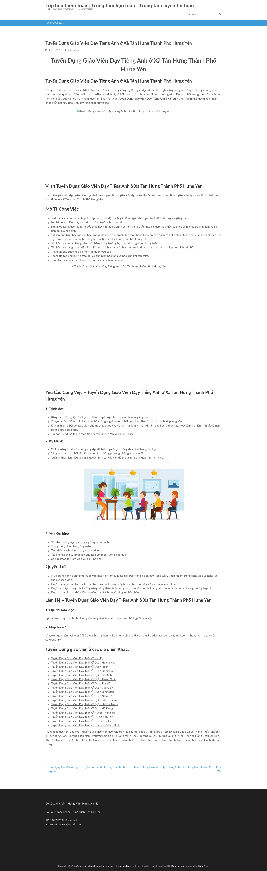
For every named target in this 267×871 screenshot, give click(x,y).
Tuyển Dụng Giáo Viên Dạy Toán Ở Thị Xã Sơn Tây (81, 717)
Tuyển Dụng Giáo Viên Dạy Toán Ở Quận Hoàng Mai (83, 662)
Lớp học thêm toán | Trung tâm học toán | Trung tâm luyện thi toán (119, 6)
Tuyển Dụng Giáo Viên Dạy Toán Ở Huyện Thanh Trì (83, 712)
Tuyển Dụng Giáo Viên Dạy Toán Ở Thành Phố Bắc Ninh (85, 725)
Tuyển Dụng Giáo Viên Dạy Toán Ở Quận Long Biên (82, 692)
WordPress (203, 866)
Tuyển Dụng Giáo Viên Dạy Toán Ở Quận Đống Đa (82, 671)
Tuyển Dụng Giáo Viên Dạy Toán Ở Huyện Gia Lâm (82, 721)
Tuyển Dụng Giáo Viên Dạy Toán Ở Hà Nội (77, 658)
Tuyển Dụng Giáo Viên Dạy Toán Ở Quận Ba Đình (81, 675)
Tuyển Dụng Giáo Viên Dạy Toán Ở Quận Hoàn (79, 667)
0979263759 (57, 23)
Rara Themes (177, 866)
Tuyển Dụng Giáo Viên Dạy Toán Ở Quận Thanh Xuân (83, 679)
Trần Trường (73, 50)
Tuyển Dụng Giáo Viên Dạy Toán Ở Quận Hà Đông (82, 708)
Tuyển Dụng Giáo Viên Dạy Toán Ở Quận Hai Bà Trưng (84, 704)
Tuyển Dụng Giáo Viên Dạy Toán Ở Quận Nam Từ (81, 696)
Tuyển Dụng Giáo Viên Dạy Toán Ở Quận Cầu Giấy (82, 687)
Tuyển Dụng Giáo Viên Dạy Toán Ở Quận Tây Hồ (80, 683)
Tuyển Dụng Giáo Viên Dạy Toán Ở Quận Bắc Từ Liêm (84, 700)
